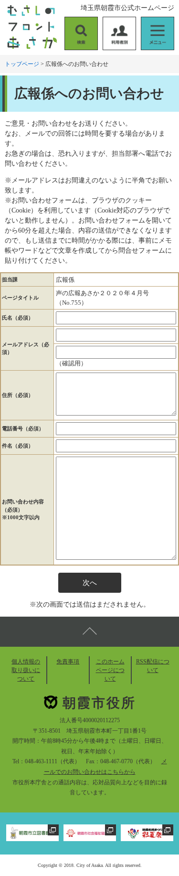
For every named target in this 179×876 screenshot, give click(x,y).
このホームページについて (110, 670)
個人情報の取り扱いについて (25, 670)
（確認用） (71, 363)
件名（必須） (17, 446)
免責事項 (67, 661)
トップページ (22, 64)
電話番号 (23, 428)
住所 (17, 395)
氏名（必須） (17, 317)
